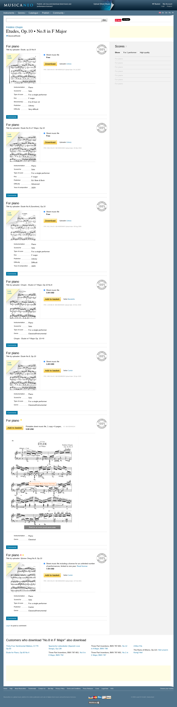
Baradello (71, 299)
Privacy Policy (60, 688)
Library (68, 64)
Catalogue (33, 13)
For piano (119, 59)
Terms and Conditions (74, 688)
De (166, 13)
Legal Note (104, 688)
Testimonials (32, 688)
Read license (82, 566)
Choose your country (167, 688)
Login (163, 6)
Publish (45, 13)
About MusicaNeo (20, 688)
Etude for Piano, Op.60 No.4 (17, 652)
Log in (8, 626)
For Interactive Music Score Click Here (42, 484)
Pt (173, 13)
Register (169, 6)
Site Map (50, 688)
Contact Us (41, 688)
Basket (158, 4)
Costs (97, 688)
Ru (170, 13)
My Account (167, 4)
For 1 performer (129, 52)
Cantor (70, 370)
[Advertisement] (141, 31)
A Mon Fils (138, 646)
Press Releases (88, 688)
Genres (21, 13)
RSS (112, 688)
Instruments (8, 13)
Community (58, 13)
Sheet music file (52, 55)
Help (11, 688)
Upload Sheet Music (102, 4)
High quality (145, 52)
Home (5, 688)
